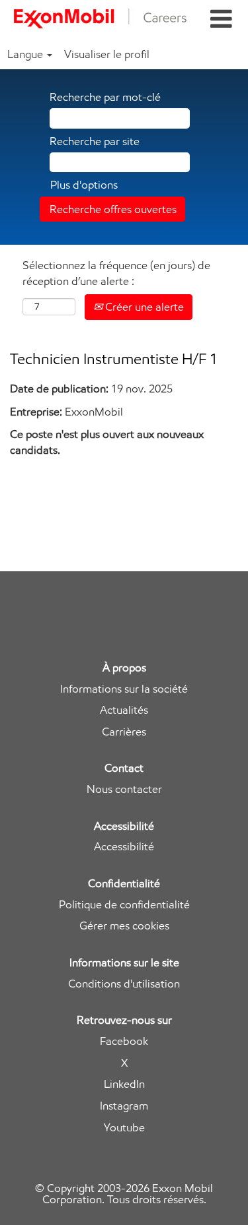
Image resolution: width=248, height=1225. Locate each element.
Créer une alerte (143, 306)
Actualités (124, 710)
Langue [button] (26, 54)
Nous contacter (124, 789)
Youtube (124, 1127)
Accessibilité (124, 846)
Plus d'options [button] (84, 184)
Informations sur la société (124, 689)
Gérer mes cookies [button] (124, 926)
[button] (221, 19)
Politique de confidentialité (124, 904)
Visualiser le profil (106, 54)
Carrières (124, 732)
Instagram (124, 1106)
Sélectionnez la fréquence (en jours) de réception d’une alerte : (116, 273)
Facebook (124, 1041)
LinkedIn (124, 1084)
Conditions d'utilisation (124, 984)
